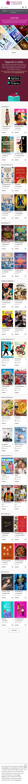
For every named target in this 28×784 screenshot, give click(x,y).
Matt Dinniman (6, 244)
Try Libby (4, 11)
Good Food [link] (17, 417)
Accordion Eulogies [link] (6, 153)
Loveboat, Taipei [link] (6, 591)
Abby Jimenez (18, 271)
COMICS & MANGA (7, 281)
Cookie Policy (18, 780)
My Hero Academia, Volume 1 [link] (7, 328)
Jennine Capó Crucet (20, 155)
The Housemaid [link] (18, 212)
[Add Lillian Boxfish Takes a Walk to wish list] (12, 133)
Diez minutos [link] (18, 502)
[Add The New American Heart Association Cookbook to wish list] (25, 540)
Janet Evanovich (19, 593)
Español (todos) (6, 456)
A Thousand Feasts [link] (6, 560)
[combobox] (11, 7)
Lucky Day (14, 18)
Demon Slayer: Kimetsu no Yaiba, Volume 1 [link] (7, 300)
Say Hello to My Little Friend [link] (20, 153)
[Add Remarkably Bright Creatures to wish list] (25, 249)
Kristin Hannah (19, 186)
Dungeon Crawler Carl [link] (7, 242)
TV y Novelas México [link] (7, 502)
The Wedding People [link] (7, 212)
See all (13, 52)
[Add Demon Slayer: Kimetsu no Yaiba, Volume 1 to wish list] (12, 307)
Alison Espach (5, 213)
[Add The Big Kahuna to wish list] (25, 598)
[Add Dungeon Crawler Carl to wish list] (12, 249)
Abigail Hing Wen (6, 593)
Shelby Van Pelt (19, 244)
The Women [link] (17, 184)
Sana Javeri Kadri (19, 562)
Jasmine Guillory (19, 620)
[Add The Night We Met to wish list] (25, 276)
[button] (12, 126)
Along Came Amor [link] (19, 126)
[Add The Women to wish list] (25, 191)
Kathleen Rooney (6, 128)
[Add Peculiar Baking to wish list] (12, 540)
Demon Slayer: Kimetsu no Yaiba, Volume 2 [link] (20, 328)
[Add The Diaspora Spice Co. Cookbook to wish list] (25, 567)
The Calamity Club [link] (6, 184)
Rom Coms (4, 572)
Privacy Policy (14, 768)
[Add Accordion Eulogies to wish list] (12, 160)
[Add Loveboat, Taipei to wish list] (12, 598)
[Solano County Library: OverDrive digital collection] (14, 3)
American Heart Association (20, 535)
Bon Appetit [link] (5, 444)
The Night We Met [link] (19, 270)
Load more (14, 630)
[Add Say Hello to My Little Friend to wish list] (25, 160)
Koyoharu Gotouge (6, 302)
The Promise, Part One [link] (20, 300)
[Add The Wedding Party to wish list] (25, 625)
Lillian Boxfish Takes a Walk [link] (7, 126)
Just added (4, 107)
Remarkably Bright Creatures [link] (20, 242)
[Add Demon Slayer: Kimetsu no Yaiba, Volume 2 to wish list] (25, 334)
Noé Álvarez (5, 155)
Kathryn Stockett (6, 186)
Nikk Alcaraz (5, 535)
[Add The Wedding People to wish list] (12, 218)
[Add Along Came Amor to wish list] (25, 133)
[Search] (2, 7)
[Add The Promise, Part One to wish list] (25, 307)
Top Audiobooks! (6, 165)
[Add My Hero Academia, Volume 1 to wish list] (12, 334)
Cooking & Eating (6, 397)
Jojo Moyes (5, 620)
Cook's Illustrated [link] (6, 417)
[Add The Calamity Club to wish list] (12, 191)
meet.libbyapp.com (19, 72)
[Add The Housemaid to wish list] (25, 218)
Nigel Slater (5, 562)
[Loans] (23, 7)
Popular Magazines (7, 339)
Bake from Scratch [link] (19, 444)
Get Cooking (5, 514)
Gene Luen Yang (19, 302)
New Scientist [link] (18, 359)
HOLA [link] (16, 475)
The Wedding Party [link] (19, 619)
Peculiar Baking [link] (5, 533)
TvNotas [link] (4, 475)
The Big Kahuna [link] (18, 591)
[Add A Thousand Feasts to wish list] (12, 567)
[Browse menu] (25, 7)
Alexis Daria (18, 128)
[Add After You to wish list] (12, 625)
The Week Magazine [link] (19, 386)
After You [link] (4, 619)
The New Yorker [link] (5, 359)
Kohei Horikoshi (6, 330)
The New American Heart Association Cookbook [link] (20, 533)
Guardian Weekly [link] (6, 386)
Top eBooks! (5, 223)
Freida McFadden (19, 213)
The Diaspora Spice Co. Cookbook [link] (20, 560)
